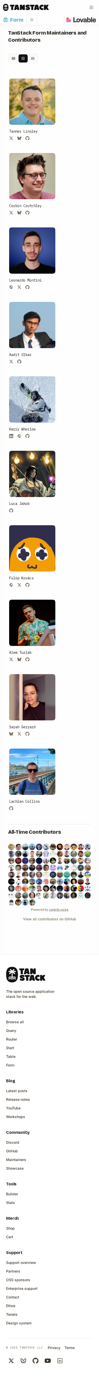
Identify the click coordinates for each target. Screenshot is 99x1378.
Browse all (15, 1022)
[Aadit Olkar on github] (19, 362)
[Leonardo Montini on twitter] (19, 287)
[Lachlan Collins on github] (11, 808)
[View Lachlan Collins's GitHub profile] (32, 772)
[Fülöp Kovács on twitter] (19, 585)
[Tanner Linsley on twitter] (11, 138)
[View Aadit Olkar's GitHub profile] (32, 325)
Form (10, 1065)
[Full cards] (23, 58)
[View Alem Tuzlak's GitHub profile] (32, 623)
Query (11, 1030)
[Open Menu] (91, 7)
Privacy (54, 1347)
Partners (13, 1271)
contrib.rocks (58, 909)
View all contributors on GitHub (49, 919)
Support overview (21, 1262)
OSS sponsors (18, 1280)
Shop (10, 1228)
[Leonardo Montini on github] (27, 287)
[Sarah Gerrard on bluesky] (11, 734)
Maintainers (16, 1159)
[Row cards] (32, 58)
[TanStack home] (25, 974)
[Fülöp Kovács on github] (27, 585)
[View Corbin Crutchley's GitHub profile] (32, 176)
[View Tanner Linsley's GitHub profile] (32, 102)
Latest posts (16, 1091)
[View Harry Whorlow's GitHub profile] (32, 399)
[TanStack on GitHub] (35, 1361)
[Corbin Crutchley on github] (27, 213)
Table (10, 1056)
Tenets (12, 1314)
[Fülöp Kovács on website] (11, 585)
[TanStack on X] (11, 1361)
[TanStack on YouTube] (48, 1361)
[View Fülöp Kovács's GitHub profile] (32, 548)
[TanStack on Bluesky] (23, 1361)
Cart (9, 1237)
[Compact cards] (13, 58)
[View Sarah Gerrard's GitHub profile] (32, 697)
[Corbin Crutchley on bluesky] (19, 213)
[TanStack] (26, 7)
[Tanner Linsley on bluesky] (19, 138)
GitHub (12, 1151)
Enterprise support (22, 1288)
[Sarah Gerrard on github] (27, 734)
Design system (18, 1323)
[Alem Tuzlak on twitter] (11, 659)
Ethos (10, 1306)
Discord (12, 1142)
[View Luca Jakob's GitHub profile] (32, 474)
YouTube (13, 1108)
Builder (12, 1194)
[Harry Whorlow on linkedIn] (11, 436)
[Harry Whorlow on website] (19, 436)
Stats (10, 1202)
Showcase (15, 1168)
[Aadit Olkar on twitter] (11, 362)
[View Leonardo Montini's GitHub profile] (32, 250)
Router (11, 1039)
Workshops (15, 1116)
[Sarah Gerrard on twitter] (19, 734)
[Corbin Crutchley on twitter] (11, 213)
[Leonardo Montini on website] (11, 287)
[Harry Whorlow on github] (27, 436)
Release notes (18, 1099)
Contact (12, 1297)
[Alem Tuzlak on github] (27, 659)
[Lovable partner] (81, 20)
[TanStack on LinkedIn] (60, 1361)
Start (10, 1048)
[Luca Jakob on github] (11, 510)
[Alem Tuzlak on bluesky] (19, 659)
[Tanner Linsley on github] (27, 138)
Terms (69, 1347)
